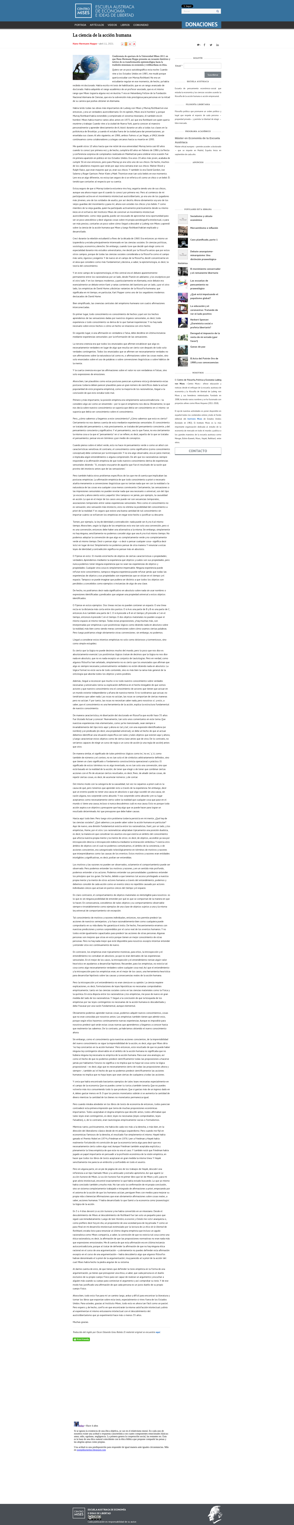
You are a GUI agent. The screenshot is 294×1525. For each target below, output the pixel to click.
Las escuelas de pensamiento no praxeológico (199, 284)
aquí (158, 1332)
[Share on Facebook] (205, 45)
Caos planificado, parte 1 (204, 239)
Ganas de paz (197, 346)
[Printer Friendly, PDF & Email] (81, 1339)
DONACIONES (201, 24)
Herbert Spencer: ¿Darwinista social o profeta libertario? (201, 323)
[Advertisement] (198, 186)
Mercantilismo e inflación (204, 227)
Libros (125, 25)
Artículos (97, 25)
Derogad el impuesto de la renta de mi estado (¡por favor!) (205, 337)
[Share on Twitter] (211, 45)
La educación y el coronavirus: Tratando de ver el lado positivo (204, 309)
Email (178, 65)
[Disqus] (121, 1379)
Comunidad (141, 25)
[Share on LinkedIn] (218, 45)
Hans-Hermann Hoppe (85, 43)
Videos (112, 25)
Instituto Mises (194, 419)
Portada (80, 25)
